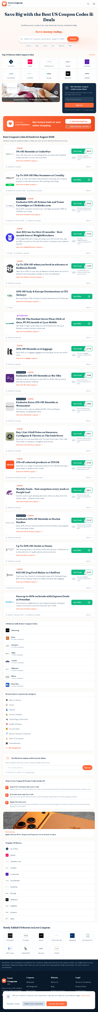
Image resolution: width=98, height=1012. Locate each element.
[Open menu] (94, 4)
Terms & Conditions (83, 982)
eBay (37, 46)
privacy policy (88, 110)
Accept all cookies (57, 1004)
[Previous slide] (6, 92)
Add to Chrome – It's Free (79, 126)
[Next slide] (56, 92)
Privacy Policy (80, 986)
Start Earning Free (79, 121)
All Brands (30, 982)
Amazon (28, 46)
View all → (92, 55)
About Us (54, 982)
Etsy (53, 46)
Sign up (79, 105)
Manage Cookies (13, 1004)
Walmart (62, 46)
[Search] (88, 4)
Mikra (70, 46)
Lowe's (45, 46)
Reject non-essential (34, 1004)
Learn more (85, 995)
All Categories (31, 986)
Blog (52, 986)
